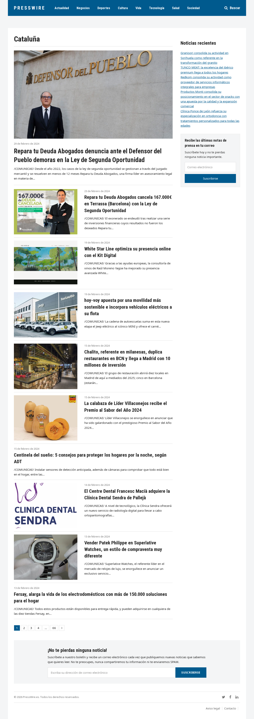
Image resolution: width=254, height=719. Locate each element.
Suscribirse (210, 178)
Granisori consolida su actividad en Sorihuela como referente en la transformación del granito (204, 58)
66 (55, 628)
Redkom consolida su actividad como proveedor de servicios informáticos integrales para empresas (206, 82)
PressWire (29, 8)
